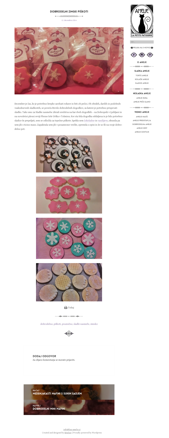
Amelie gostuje (142, 132)
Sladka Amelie (141, 71)
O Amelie (142, 62)
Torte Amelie (142, 75)
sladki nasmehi (81, 324)
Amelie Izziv (142, 128)
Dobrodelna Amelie (141, 124)
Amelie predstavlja (142, 120)
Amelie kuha (141, 98)
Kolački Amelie (142, 79)
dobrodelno (46, 324)
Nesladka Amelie (142, 93)
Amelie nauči (142, 116)
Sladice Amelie (142, 83)
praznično (67, 324)
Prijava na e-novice (142, 48)
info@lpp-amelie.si (72, 429)
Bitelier (68, 433)
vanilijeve (103, 120)
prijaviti (70, 359)
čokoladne (89, 120)
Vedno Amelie (142, 112)
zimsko (94, 324)
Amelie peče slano (141, 102)
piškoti (57, 324)
